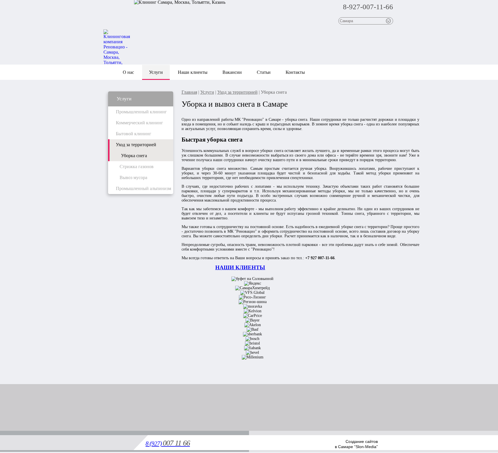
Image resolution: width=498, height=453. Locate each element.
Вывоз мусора (133, 177)
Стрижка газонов (137, 166)
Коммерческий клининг (139, 122)
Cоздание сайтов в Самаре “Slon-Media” (356, 444)
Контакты (295, 72)
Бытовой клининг (133, 133)
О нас (128, 72)
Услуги (156, 72)
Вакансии (232, 72)
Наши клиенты (192, 72)
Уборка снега (134, 155)
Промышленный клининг (141, 111)
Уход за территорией (136, 144)
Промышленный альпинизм (143, 188)
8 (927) (168, 443)
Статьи (264, 72)
